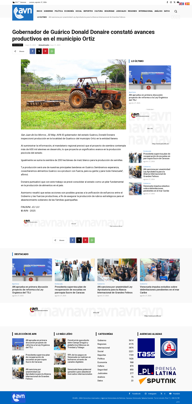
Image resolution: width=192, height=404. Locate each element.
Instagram (152, 394)
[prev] (173, 17)
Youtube (176, 394)
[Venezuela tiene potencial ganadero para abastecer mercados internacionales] (60, 373)
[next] (178, 17)
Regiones (17, 45)
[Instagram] (171, 2)
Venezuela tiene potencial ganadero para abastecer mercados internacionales (80, 371)
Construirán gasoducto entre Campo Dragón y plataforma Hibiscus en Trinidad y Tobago (78, 343)
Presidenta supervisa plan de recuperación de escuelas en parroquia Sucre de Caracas (156, 156)
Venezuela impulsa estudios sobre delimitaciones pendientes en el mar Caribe (156, 188)
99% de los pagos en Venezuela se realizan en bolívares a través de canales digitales (79, 358)
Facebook (136, 394)
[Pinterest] (45, 51)
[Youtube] (178, 2)
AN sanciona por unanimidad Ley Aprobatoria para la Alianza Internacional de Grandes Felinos (87, 17)
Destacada (147, 151)
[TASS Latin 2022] (146, 348)
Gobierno (147, 166)
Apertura (132, 92)
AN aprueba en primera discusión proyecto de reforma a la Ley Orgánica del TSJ (148, 97)
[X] (174, 2)
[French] (184, 3)
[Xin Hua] (169, 348)
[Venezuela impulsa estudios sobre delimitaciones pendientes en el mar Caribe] (135, 189)
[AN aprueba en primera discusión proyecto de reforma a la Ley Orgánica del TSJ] (150, 77)
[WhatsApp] (52, 51)
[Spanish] (188, 3)
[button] (176, 11)
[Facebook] (167, 2)
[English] (181, 3)
